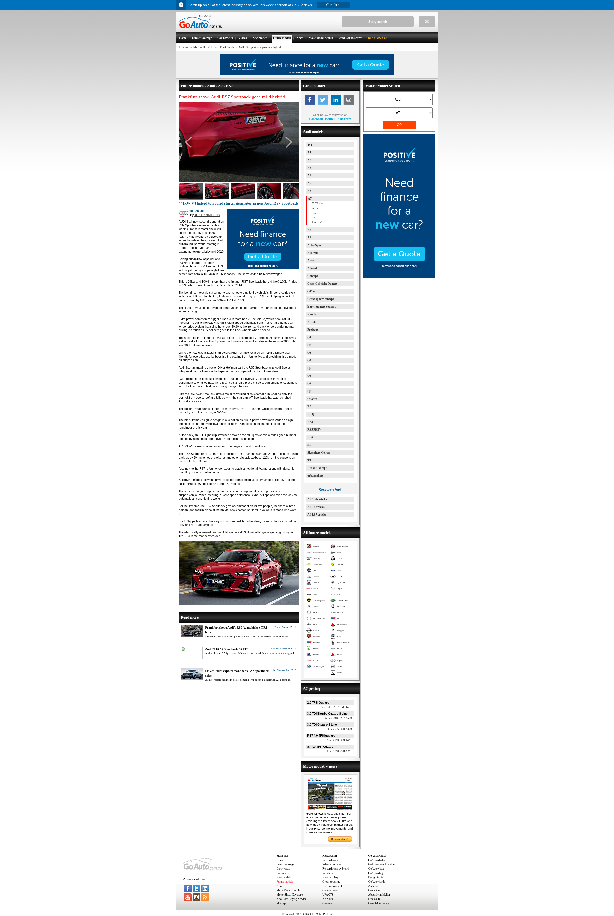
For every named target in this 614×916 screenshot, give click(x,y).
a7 (209, 47)
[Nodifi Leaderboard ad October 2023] (307, 74)
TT (309, 460)
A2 (309, 160)
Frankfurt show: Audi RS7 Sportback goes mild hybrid (250, 47)
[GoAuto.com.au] (199, 30)
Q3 (309, 352)
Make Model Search (288, 890)
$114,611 (336, 706)
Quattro (312, 398)
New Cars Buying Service (291, 899)
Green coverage (331, 881)
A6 (309, 191)
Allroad (312, 268)
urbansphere (315, 475)
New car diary (330, 877)
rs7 (215, 47)
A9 (309, 237)
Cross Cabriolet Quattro (322, 283)
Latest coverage (285, 864)
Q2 (309, 345)
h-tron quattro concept (321, 306)
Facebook (316, 119)
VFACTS (327, 894)
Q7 (309, 383)
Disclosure (374, 899)
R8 (309, 406)
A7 (310, 198)
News (280, 886)
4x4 (309, 144)
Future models (285, 881)
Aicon (311, 260)
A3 (309, 168)
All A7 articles (316, 507)
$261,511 (339, 740)
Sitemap (281, 903)
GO (427, 21)
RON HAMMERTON (207, 215)
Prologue (312, 329)
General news (330, 890)
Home (280, 860)
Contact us (374, 890)
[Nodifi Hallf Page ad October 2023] (399, 277)
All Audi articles (317, 499)
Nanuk (311, 314)
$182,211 (339, 751)
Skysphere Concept (319, 452)
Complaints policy (378, 903)
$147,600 (338, 717)
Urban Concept (317, 468)
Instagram (344, 119)
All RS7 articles (316, 514)
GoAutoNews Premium (381, 864)
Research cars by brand (335, 868)
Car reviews (283, 868)
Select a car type (331, 864)
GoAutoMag (375, 873)
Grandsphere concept (320, 299)
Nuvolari (312, 322)
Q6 (309, 375)
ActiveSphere (315, 245)
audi (202, 47)
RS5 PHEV (314, 429)
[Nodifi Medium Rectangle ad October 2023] (263, 268)
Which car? (328, 873)
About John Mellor (379, 894)
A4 (309, 175)
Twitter (330, 119)
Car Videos (283, 873)
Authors (373, 886)
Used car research (332, 886)
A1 (309, 152)
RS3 (310, 422)
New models (284, 877)
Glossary (327, 903)
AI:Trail (312, 253)
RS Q (310, 414)
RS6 (310, 437)
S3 (309, 445)
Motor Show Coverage (290, 894)
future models (189, 47)
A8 (309, 229)
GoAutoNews (376, 868)
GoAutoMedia (376, 860)
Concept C (314, 276)
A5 (309, 183)
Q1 (309, 337)
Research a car (330, 860)
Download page (340, 838)
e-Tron (311, 291)
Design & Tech (376, 877)
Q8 (309, 391)
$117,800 (340, 729)
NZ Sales (327, 899)
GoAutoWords (376, 881)
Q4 (309, 360)
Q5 (309, 368)
